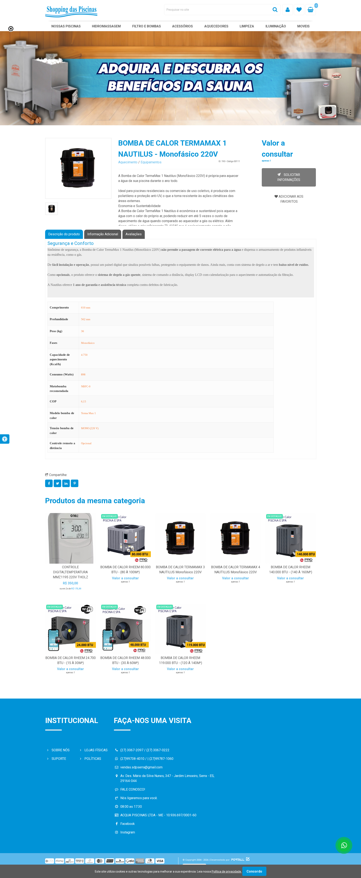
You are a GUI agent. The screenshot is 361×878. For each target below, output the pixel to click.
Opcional (86, 443)
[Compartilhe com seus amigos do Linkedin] (66, 483)
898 (83, 374)
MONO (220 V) (89, 428)
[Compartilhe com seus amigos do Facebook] (49, 483)
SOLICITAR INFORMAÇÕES (288, 177)
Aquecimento (127, 162)
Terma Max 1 (88, 413)
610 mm (85, 307)
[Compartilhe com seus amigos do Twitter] (58, 483)
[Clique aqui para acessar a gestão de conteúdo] (247, 860)
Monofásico (88, 342)
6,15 (83, 401)
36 (82, 331)
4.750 (84, 354)
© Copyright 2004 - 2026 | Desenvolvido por (206, 860)
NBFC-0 (85, 386)
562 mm (85, 319)
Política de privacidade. (227, 871)
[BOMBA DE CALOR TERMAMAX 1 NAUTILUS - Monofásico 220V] (78, 168)
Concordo (254, 871)
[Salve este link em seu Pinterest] (75, 483)
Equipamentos (151, 162)
